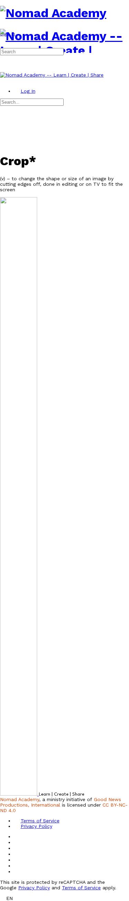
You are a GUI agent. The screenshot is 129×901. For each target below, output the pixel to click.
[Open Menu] (3, 26)
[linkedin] (17, 854)
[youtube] (17, 865)
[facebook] (17, 842)
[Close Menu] (3, 80)
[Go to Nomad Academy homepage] (53, 13)
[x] (17, 871)
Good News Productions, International (60, 802)
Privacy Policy (34, 887)
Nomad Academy (19, 799)
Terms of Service (81, 887)
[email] (17, 836)
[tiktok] (17, 860)
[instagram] (17, 848)
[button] (64, 898)
